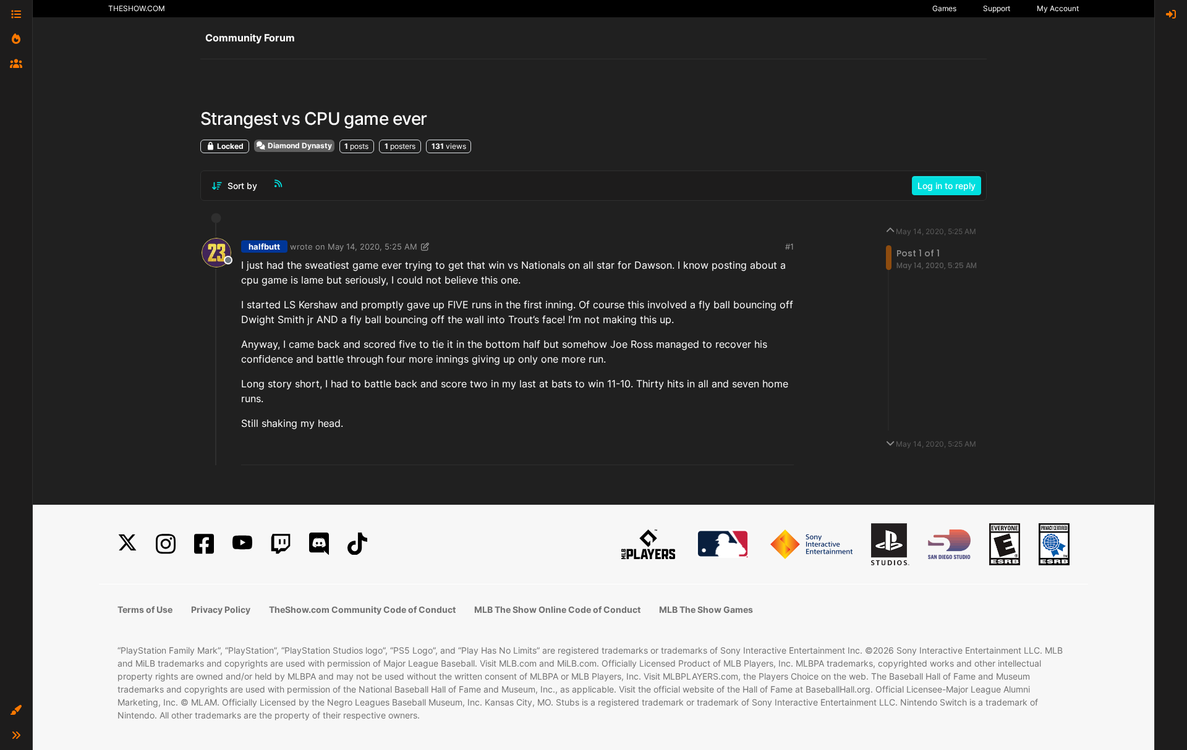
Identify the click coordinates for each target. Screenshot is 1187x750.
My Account (1058, 8)
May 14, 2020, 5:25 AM (372, 246)
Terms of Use (144, 609)
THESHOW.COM (136, 8)
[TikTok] (357, 544)
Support (996, 8)
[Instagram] (166, 544)
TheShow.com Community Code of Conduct (362, 609)
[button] (16, 710)
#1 (789, 246)
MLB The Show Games (706, 609)
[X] (127, 544)
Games (944, 8)
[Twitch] (281, 544)
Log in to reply (946, 185)
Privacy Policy (220, 609)
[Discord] (319, 544)
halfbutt (264, 246)
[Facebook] (204, 544)
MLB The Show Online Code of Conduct (557, 609)
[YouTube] (242, 544)
